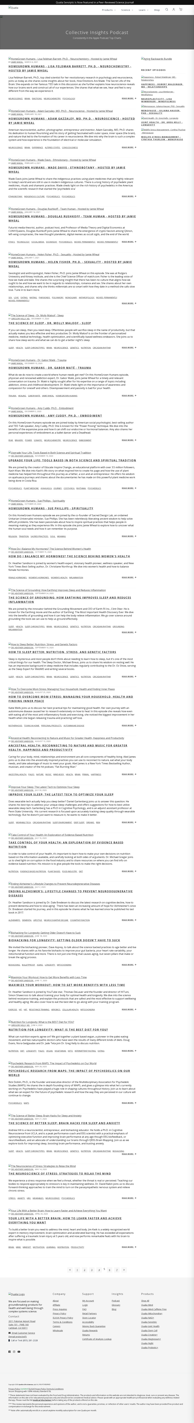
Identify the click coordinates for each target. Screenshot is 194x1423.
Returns (86, 1334)
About (56, 1300)
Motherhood (15, 725)
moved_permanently (85, 241)
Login (85, 1305)
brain (27, 98)
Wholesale (58, 1330)
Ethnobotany (15, 196)
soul (53, 536)
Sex (10, 297)
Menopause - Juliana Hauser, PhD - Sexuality (161, 111)
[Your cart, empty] (180, 9)
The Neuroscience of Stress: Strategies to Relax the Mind (59, 1173)
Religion (12, 536)
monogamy (71, 297)
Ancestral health (17, 774)
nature (40, 774)
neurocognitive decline (56, 920)
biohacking (14, 964)
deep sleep (79, 822)
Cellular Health (70, 1009)
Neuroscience (15, 98)
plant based (54, 871)
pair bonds (44, 297)
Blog (114, 1309)
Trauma (12, 395)
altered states (52, 147)
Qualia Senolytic (149, 1322)
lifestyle (37, 920)
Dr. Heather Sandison (22, 456)
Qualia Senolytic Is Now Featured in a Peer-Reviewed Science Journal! (95, 2)
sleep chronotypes (35, 347)
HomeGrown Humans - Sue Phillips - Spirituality (50, 508)
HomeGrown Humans (66, 395)
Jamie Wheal (17, 62)
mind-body (58, 774)
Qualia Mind (147, 1305)
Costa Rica (69, 488)
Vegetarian (60, 1051)
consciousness (70, 147)
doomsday (51, 241)
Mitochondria (87, 1009)
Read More (128, 98)
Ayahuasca (46, 488)
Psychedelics (68, 196)
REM (98, 822)
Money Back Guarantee (93, 1326)
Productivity (77, 1247)
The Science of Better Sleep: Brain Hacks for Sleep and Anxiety (64, 1123)
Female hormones (17, 577)
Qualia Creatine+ (149, 1334)
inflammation (76, 577)
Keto (70, 1051)
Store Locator (89, 1317)
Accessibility (88, 1322)
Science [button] (126, 9)
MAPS (26, 1103)
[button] (166, 9)
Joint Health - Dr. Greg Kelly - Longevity (162, 123)
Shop (157, 9)
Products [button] (108, 9)
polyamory (58, 297)
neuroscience (61, 347)
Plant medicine (31, 488)
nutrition (86, 347)
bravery (19, 440)
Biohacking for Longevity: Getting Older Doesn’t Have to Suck (64, 940)
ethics (11, 241)
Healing (22, 395)
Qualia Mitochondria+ (151, 1313)
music (48, 774)
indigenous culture (34, 196)
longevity (50, 964)
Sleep (11, 822)
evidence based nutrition (33, 871)
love (16, 297)
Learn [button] (142, 9)
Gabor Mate (34, 395)
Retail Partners (89, 1313)
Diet (22, 1051)
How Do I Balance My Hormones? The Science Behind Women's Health (69, 556)
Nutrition (13, 871)
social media (38, 241)
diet (81, 871)
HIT (20, 1009)
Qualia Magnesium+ (151, 1339)
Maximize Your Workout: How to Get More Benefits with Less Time (66, 985)
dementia (27, 920)
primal (85, 774)
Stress (12, 1198)
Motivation (39, 1247)
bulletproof (28, 964)
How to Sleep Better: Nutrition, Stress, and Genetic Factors (62, 652)
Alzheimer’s (14, 920)
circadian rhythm (102, 347)
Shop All (145, 1300)
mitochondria (64, 964)
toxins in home (32, 725)
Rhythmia (81, 488)
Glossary (116, 1305)
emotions (37, 98)
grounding (118, 626)
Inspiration (63, 1247)
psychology (69, 98)
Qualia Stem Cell (149, 1330)
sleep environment (62, 822)
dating (24, 297)
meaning (61, 536)
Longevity (31, 1051)
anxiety (21, 1198)
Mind (18, 1247)
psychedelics (53, 196)
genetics (74, 347)
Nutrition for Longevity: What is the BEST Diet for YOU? (58, 1029)
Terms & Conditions (62, 1322)
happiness (96, 774)
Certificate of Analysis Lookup (97, 1339)
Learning (51, 1247)
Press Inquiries (60, 1309)
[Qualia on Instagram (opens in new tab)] (14, 1351)
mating (33, 297)
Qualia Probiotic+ (149, 1347)
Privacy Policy (59, 1313)
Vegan (49, 1051)
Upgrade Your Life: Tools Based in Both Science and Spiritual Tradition (72, 460)
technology (23, 241)
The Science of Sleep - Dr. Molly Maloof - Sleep (49, 323)
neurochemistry (52, 98)
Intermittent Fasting (85, 1051)
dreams (90, 822)
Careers (56, 1326)
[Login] (173, 9)
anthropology (87, 297)
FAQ (84, 1309)
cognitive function (80, 920)
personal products (51, 725)
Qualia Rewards (90, 1330)
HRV (29, 1198)
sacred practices (40, 536)
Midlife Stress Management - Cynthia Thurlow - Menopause (162, 138)
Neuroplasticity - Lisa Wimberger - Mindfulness (158, 100)
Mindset (27, 1247)
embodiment (85, 440)
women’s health (59, 577)
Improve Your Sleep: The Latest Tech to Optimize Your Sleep (61, 794)
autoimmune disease (74, 725)
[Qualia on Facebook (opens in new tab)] (9, 1351)
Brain (11, 1247)
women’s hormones (39, 577)
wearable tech (23, 822)
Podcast (116, 1300)
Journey (58, 488)
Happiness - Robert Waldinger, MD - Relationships (162, 85)
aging (40, 964)
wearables (38, 1198)
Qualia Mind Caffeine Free (154, 1309)
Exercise (12, 1009)
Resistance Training (39, 1009)
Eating (101, 1051)
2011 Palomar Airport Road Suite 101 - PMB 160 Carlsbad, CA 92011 (21, 1324)
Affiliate (56, 1305)
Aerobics (56, 1009)
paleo (31, 774)
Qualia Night (147, 1343)
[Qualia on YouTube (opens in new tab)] (19, 1351)
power (28, 440)
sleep (11, 347)
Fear (10, 440)
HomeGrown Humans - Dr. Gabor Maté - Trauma (49, 368)
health (19, 347)
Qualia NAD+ (147, 1317)
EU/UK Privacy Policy (63, 1317)
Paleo (41, 1051)
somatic (38, 440)
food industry (69, 871)
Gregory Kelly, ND (20, 318)
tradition (24, 536)
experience (37, 147)
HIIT (26, 1009)
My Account (88, 1300)
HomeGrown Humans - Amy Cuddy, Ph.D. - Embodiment (55, 415)
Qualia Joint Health (150, 1326)
